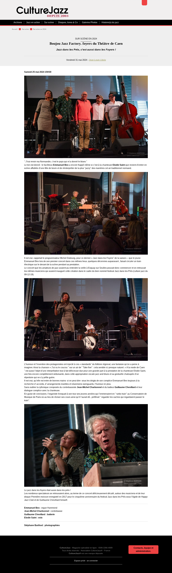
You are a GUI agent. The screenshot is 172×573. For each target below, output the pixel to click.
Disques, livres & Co (68, 22)
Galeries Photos (89, 22)
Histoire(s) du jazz (110, 22)
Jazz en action (33, 22)
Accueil (14, 29)
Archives (18, 22)
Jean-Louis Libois (97, 60)
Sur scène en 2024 (39, 29)
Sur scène (49, 22)
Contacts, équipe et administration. (143, 549)
